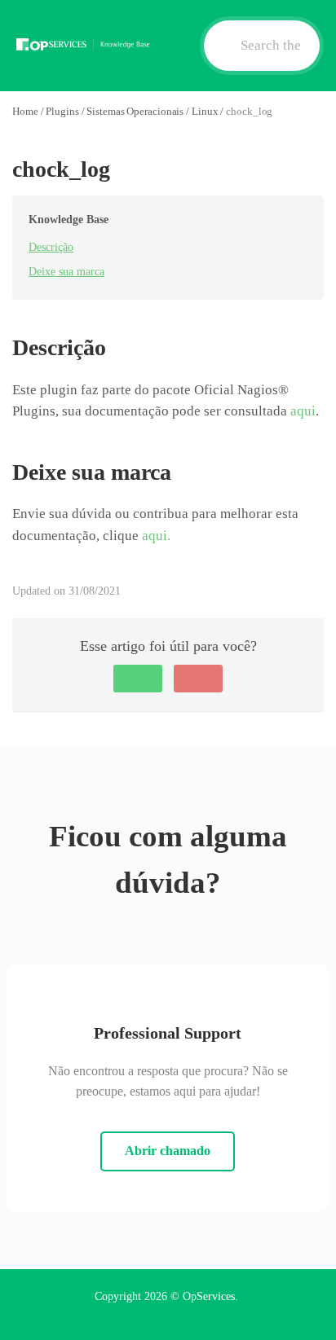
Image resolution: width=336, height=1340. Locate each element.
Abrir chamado (167, 1151)
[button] (137, 678)
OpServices (209, 1296)
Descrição (51, 247)
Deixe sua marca (66, 272)
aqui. (156, 535)
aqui (303, 411)
